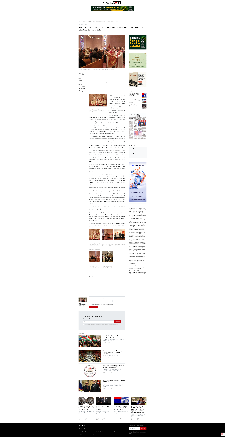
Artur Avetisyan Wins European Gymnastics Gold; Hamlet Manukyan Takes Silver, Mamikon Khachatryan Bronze (137, 267)
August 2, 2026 (131, 96)
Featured (88, 402)
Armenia (100, 14)
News (95, 14)
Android (95, 431)
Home (92, 14)
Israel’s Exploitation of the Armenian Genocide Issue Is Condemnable (134, 94)
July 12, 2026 (131, 108)
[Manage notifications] (222, 434)
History (92, 402)
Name (90, 298)
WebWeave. (97, 434)
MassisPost (80, 80)
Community (106, 14)
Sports (124, 14)
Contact (87, 431)
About (80, 431)
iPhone (91, 431)
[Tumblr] (88, 428)
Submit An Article (115, 431)
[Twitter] (82, 428)
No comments (81, 32)
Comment (90, 281)
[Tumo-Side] (137, 60)
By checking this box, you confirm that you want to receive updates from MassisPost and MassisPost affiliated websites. (101, 324)
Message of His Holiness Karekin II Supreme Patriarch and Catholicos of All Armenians (82, 305)
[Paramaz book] (137, 79)
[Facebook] (79, 428)
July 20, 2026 (131, 102)
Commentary (118, 14)
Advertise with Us (106, 431)
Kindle (99, 431)
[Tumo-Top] (93, 8)
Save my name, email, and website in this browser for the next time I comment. (102, 304)
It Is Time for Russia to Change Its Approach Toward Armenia (133, 105)
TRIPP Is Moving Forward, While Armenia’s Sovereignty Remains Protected (134, 100)
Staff (83, 431)
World (112, 14)
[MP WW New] (137, 181)
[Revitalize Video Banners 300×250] (137, 42)
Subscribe (117, 321)
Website (116, 298)
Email (103, 298)
